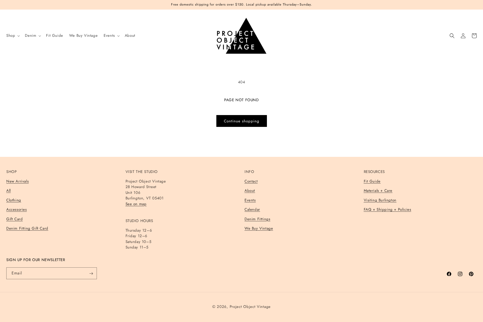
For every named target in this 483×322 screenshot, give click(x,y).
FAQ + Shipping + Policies (387, 209)
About (250, 190)
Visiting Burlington (380, 200)
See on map (136, 203)
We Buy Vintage (259, 228)
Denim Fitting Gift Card (27, 228)
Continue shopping (241, 121)
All (8, 190)
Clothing (13, 200)
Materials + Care (378, 190)
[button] (12, 35)
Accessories (16, 209)
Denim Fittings (257, 219)
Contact (251, 181)
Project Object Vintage (250, 306)
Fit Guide (372, 181)
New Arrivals (17, 181)
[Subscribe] (91, 273)
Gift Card (14, 219)
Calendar (252, 209)
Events (250, 200)
